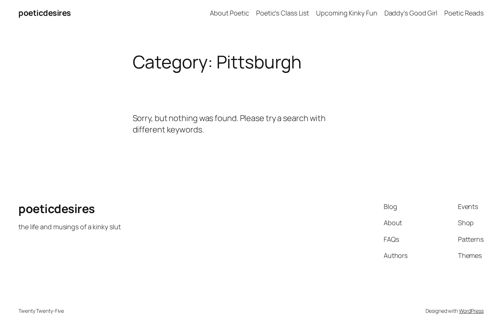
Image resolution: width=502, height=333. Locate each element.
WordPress (471, 310)
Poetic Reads (464, 12)
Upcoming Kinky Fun (346, 12)
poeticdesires (44, 12)
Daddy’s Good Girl (410, 12)
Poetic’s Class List (282, 12)
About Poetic (229, 12)
